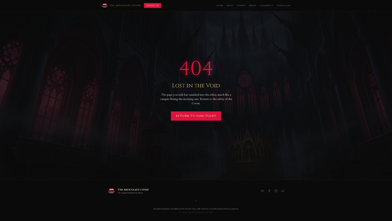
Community (266, 5)
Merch (252, 5)
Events (241, 5)
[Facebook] (269, 190)
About (230, 5)
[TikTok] (282, 190)
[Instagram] (275, 190)
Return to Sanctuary (196, 116)
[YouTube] (262, 190)
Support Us (152, 5)
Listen (219, 5)
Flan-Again (283, 5)
